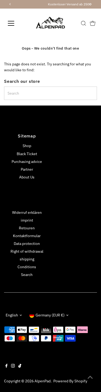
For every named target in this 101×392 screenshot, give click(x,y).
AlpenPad (42, 381)
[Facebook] (6, 366)
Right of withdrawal (27, 251)
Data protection (27, 243)
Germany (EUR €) (50, 315)
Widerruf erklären (27, 212)
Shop (27, 145)
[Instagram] (13, 366)
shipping (27, 259)
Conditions (27, 266)
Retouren (27, 228)
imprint (27, 220)
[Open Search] (83, 23)
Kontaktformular (27, 235)
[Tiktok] (20, 366)
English (12, 315)
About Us (26, 177)
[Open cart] (92, 23)
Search (27, 274)
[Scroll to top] (90, 377)
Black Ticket (27, 153)
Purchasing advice (27, 161)
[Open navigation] (15, 23)
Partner (27, 169)
